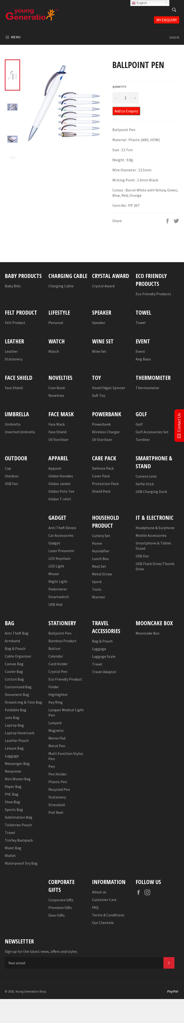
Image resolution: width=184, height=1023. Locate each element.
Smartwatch (58, 596)
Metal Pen (56, 745)
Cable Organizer (18, 656)
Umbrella (12, 424)
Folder (53, 686)
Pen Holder (57, 774)
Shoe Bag (12, 801)
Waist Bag (13, 847)
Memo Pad (56, 738)
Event (140, 351)
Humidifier (100, 551)
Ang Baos (143, 359)
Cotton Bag (14, 679)
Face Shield (14, 387)
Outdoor (12, 476)
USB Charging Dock (151, 491)
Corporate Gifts (61, 899)
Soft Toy (98, 395)
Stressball (56, 804)
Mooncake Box (147, 633)
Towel (141, 322)
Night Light (58, 581)
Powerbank (101, 424)
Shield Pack (101, 491)
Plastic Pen (57, 781)
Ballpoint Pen (59, 633)
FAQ (95, 907)
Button (54, 648)
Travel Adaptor (104, 671)
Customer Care (104, 899)
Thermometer (147, 387)
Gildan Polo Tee (61, 491)
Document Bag (17, 694)
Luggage (12, 755)
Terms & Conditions (108, 915)
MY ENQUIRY (166, 19)
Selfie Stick (145, 483)
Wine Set (99, 351)
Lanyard (54, 722)
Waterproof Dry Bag (21, 863)
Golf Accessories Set (152, 431)
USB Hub (55, 604)
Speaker (98, 322)
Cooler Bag (14, 671)
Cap (8, 468)
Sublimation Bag (18, 817)
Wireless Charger (106, 431)
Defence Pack (103, 468)
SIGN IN (174, 37)
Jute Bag (12, 717)
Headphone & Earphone (155, 527)
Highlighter (58, 694)
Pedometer (57, 589)
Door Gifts (56, 915)
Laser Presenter (61, 550)
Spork (97, 581)
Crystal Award (103, 285)
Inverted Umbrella (20, 431)
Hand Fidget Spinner (108, 387)
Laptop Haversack (19, 732)
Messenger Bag (17, 763)
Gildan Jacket (59, 483)
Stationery (13, 359)
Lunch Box (100, 558)
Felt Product (15, 322)
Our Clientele (103, 922)
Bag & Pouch (15, 648)
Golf (139, 424)
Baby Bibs (13, 285)
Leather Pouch (17, 740)
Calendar (55, 656)
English (141, 3)
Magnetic (56, 730)
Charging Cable (61, 285)
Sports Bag (14, 809)
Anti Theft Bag (17, 633)
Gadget (54, 543)
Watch (53, 351)
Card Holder (58, 663)
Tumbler (143, 439)
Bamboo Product (62, 640)
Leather (11, 351)
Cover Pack (101, 476)
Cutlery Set (101, 535)
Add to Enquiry (126, 111)
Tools (96, 589)
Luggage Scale (103, 656)
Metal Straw (102, 574)
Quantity (119, 86)
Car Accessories (61, 535)
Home (97, 543)
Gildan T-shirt (59, 499)
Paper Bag (13, 786)
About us (99, 892)
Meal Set (99, 566)
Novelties (56, 395)
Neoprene (13, 771)
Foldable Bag (15, 709)
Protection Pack (105, 483)
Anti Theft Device (62, 527)
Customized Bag (18, 686)
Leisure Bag (14, 748)
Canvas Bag (14, 663)
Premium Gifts (60, 907)
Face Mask (56, 424)
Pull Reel (55, 812)
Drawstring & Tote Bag (23, 702)
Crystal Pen (57, 671)
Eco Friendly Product (65, 679)
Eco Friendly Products (153, 293)
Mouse (53, 573)
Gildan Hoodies (60, 476)
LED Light (56, 566)
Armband (12, 640)
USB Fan (11, 483)
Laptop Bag (14, 725)
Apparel (54, 468)
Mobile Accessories (151, 535)
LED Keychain (59, 558)
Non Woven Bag (18, 778)
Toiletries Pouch (18, 824)
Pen (51, 766)
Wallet (10, 855)
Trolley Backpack (19, 840)
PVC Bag (11, 794)
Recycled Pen (59, 789)
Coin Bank (56, 387)
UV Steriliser (58, 439)
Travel (10, 832)
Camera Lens (146, 476)
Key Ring (55, 702)
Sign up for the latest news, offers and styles (41, 951)
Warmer (98, 597)
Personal (55, 322)
